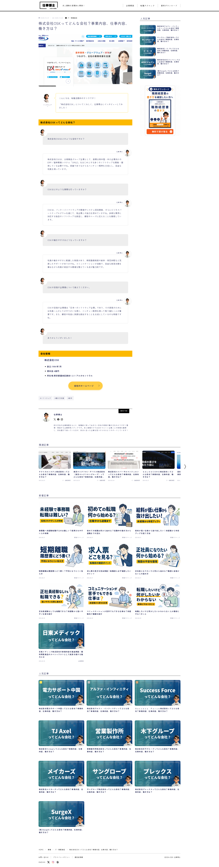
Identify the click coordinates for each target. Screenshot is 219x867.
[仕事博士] (49, 5)
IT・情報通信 (72, 18)
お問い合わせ (44, 857)
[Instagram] (53, 862)
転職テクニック (147, 6)
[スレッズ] (57, 862)
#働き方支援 (59, 398)
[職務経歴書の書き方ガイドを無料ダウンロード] (160, 110)
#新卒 (70, 398)
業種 (49, 849)
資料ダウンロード (169, 6)
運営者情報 (79, 857)
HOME (41, 849)
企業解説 (130, 6)
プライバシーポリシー (61, 857)
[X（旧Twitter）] (48, 862)
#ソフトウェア (45, 398)
